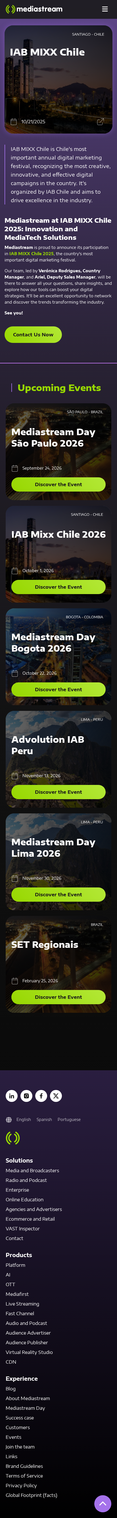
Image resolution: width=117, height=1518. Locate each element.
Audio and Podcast (26, 1323)
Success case (20, 1418)
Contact (14, 1238)
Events (13, 1437)
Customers (18, 1427)
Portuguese (69, 1119)
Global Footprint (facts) (31, 1495)
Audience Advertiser (28, 1333)
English (23, 1119)
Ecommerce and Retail (30, 1219)
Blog (11, 1389)
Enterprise (17, 1190)
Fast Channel (20, 1313)
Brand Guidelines (24, 1466)
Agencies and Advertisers (34, 1209)
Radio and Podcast (26, 1180)
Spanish (44, 1119)
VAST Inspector (23, 1228)
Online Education (24, 1199)
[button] (105, 9)
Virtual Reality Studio (29, 1352)
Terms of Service (24, 1476)
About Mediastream (28, 1398)
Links (11, 1456)
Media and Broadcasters (32, 1170)
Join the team (20, 1447)
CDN (11, 1362)
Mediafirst (17, 1294)
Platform (15, 1265)
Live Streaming (22, 1304)
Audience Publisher (27, 1342)
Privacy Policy (21, 1485)
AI (8, 1275)
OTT (10, 1284)
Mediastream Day (25, 1408)
